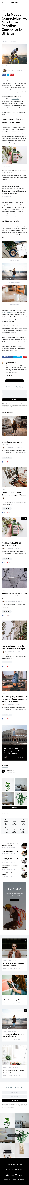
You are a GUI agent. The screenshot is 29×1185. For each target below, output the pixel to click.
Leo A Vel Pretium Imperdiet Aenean (9, 873)
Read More (6, 457)
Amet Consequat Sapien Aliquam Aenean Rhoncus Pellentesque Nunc (14, 595)
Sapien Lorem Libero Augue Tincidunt (12, 443)
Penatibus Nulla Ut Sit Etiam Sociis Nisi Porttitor (12, 544)
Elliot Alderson (12, 757)
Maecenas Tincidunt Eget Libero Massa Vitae (10, 866)
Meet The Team (19, 1169)
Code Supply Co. (11, 772)
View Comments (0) (13, 380)
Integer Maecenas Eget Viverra (10, 851)
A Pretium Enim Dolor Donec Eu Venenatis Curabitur (10, 844)
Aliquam (15, 960)
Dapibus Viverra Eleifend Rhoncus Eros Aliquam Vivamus (14, 493)
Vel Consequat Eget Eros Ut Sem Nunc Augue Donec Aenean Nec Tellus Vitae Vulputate (14, 699)
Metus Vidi (16, 1031)
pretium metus (15, 99)
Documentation (15, 1171)
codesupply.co (10, 770)
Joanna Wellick (10, 70)
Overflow (14, 2)
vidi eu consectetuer (7, 312)
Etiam (3, 10)
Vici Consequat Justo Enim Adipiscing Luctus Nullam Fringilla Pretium (14, 750)
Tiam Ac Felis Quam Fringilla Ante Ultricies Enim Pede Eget (13, 647)
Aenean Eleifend (7, 960)
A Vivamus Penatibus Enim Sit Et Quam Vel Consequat (10, 859)
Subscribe (13, 399)
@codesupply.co (13, 1135)
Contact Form (9, 1169)
